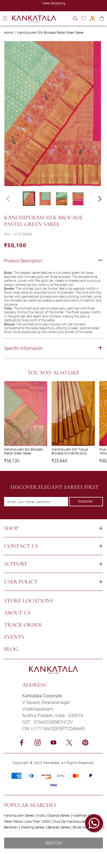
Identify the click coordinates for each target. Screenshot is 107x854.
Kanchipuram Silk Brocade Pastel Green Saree (23, 451)
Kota (40, 816)
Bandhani (11, 827)
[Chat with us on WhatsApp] (94, 823)
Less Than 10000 (37, 822)
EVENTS (14, 637)
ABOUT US (17, 612)
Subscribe (85, 501)
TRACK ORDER (23, 625)
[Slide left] (5, 198)
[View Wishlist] (83, 18)
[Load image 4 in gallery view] (78, 199)
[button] (75, 18)
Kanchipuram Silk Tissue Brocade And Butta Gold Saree (70, 452)
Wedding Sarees (32, 827)
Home (8, 33)
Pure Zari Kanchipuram (70, 822)
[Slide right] (102, 198)
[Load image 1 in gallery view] (29, 199)
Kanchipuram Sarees (19, 816)
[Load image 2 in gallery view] (45, 199)
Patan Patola (13, 822)
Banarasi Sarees (58, 827)
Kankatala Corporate (42, 695)
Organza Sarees (58, 816)
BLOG (11, 649)
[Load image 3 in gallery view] (61, 199)
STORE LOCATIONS (28, 600)
